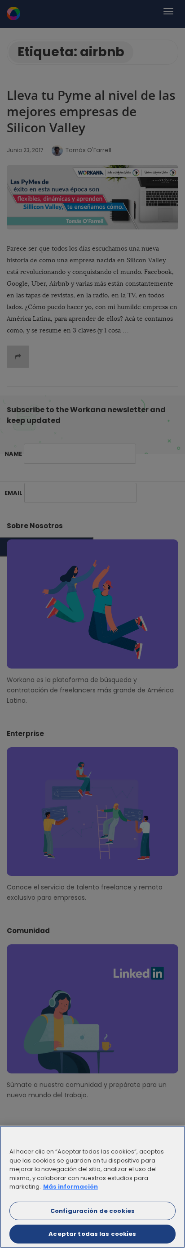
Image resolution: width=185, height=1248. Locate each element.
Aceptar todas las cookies (92, 1234)
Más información (70, 1186)
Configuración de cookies (92, 1211)
